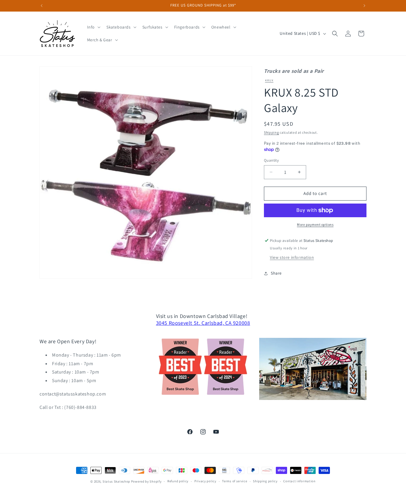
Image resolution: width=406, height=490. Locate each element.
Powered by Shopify (146, 481)
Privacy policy (205, 481)
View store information (292, 257)
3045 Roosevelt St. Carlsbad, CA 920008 (203, 322)
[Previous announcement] (41, 5)
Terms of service (234, 481)
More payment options (315, 224)
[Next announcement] (364, 5)
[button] (93, 27)
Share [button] (276, 273)
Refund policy (177, 481)
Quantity (271, 160)
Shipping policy (265, 481)
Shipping (271, 132)
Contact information (299, 481)
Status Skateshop (116, 481)
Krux (269, 80)
